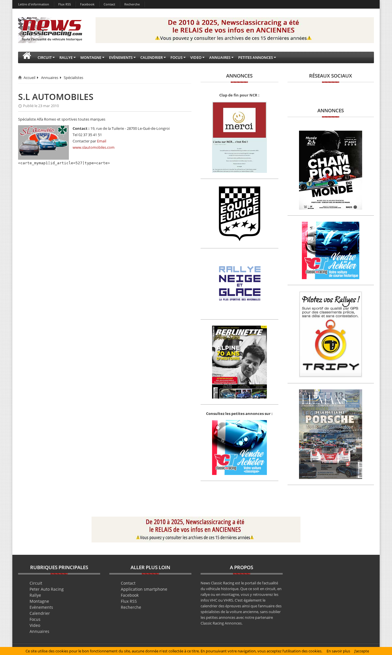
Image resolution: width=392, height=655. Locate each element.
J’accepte (361, 651)
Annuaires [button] (219, 57)
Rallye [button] (66, 57)
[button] (26, 57)
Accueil (29, 77)
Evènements (41, 607)
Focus (35, 619)
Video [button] (195, 57)
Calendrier (40, 613)
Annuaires (49, 77)
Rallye (35, 595)
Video (35, 625)
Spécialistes (73, 77)
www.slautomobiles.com (94, 147)
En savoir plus (338, 651)
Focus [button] (176, 57)
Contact (109, 4)
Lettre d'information (33, 4)
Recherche (132, 4)
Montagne (39, 601)
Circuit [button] (45, 57)
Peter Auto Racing (47, 589)
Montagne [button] (90, 57)
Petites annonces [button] (255, 57)
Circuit (36, 583)
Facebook (87, 4)
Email (101, 141)
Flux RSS (64, 4)
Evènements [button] (121, 57)
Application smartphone (144, 589)
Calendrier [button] (151, 57)
